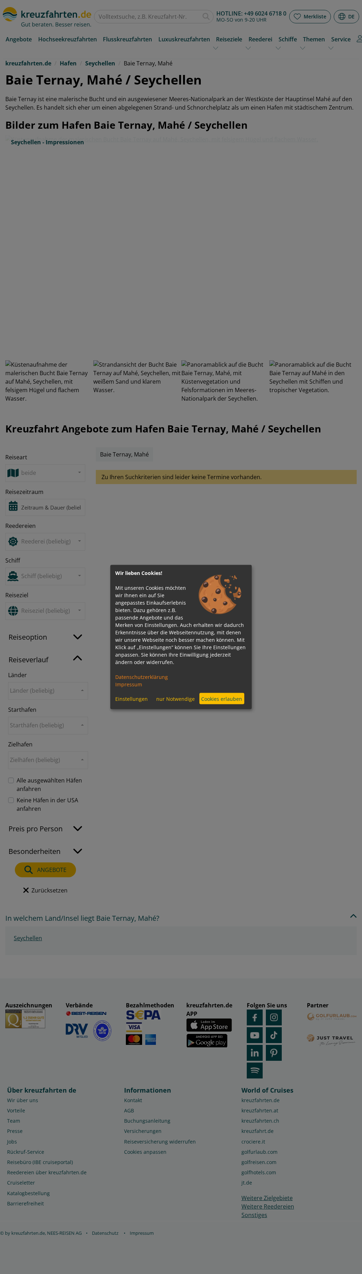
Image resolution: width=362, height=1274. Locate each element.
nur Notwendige (175, 698)
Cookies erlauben (221, 698)
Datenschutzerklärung (141, 677)
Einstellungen (131, 698)
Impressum (128, 684)
